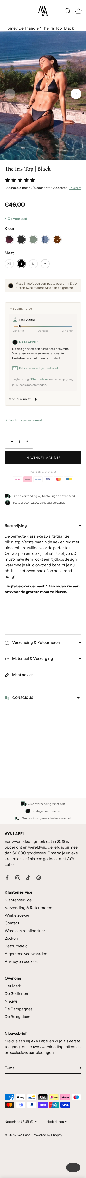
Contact (12, 923)
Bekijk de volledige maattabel (38, 368)
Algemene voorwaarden (26, 953)
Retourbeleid (16, 946)
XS (9, 263)
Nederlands (55, 1122)
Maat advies (22, 674)
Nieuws (11, 1001)
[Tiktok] (28, 877)
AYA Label (23, 1135)
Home (10, 28)
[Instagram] (17, 877)
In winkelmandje (42, 458)
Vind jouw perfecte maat (25, 420)
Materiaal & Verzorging (32, 658)
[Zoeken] (67, 11)
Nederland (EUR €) (19, 1122)
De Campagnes (18, 1008)
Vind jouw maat (20, 399)
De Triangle (29, 28)
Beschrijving (16, 525)
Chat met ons (39, 379)
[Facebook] (7, 877)
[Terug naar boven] (73, 1167)
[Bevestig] (78, 1068)
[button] (10, 94)
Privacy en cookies (21, 961)
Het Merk (13, 985)
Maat (9, 253)
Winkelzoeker (17, 915)
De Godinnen (16, 993)
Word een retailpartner (25, 930)
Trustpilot (75, 188)
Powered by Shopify (47, 1135)
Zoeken (11, 938)
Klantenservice (18, 899)
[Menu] (7, 11)
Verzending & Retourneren (35, 642)
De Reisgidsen (17, 1016)
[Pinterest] (38, 877)
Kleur (9, 228)
